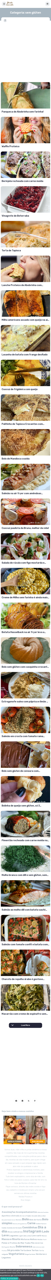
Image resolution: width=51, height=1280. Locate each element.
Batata (18, 1220)
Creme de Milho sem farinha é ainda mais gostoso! (25, 597)
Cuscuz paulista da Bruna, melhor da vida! (25, 528)
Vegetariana (16, 1254)
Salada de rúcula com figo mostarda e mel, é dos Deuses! (23, 562)
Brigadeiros (22, 1224)
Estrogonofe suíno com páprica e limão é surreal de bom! (25, 701)
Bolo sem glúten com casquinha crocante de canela (25, 666)
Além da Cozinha (42, 1212)
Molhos (33, 1239)
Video (46, 85)
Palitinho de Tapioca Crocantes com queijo (22, 424)
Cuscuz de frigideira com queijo (20, 389)
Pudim (27, 1243)
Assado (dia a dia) (39, 1216)
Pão (33, 1243)
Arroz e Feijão (25, 1216)
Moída (39, 1239)
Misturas (25, 1239)
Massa (44, 1236)
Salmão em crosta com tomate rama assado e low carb (22, 736)
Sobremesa (24, 1246)
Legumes (13, 1235)
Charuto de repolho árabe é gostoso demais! (22, 979)
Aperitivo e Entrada (10, 1216)
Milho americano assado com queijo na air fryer (25, 319)
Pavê (44, 1239)
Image (45, 952)
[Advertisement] (25, 51)
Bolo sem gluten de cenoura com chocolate (20, 770)
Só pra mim (13, 1250)
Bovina (15, 1224)
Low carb (36, 1235)
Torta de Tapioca (11, 250)
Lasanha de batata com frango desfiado (25, 354)
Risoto (12, 1247)
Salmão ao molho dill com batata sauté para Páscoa (24, 909)
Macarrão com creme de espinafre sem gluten (24, 1013)
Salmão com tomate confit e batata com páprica (25, 944)
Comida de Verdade (14, 1228)
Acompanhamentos (26, 1212)
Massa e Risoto (11, 1239)
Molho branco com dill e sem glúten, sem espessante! (24, 875)
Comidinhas (29, 1227)
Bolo (25, 1219)
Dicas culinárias (15, 1232)
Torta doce (25, 1250)
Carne (31, 1223)
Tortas (35, 1250)
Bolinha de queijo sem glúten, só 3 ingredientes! (21, 805)
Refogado (5, 1247)
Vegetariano (30, 1254)
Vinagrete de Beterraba (15, 215)
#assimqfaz (9, 1212)
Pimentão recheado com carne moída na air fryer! (24, 840)
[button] (4, 4)
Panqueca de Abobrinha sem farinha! (23, 111)
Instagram (32, 1231)
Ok (38, 1275)
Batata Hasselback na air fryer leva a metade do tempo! (23, 632)
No (42, 1275)
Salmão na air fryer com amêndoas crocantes (21, 493)
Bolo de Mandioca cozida (16, 458)
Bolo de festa (35, 1220)
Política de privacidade (9, 1278)
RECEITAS (39, 1243)
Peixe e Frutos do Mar (13, 1243)
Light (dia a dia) (25, 1236)
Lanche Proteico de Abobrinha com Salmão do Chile (22, 285)
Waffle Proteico (10, 146)
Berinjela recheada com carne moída (22, 181)
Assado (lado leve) (8, 1220)
